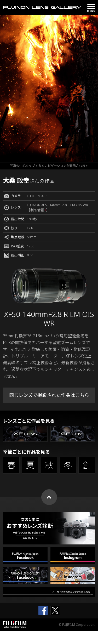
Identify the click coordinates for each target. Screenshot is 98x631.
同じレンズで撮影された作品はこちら (49, 395)
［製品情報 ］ (38, 210)
